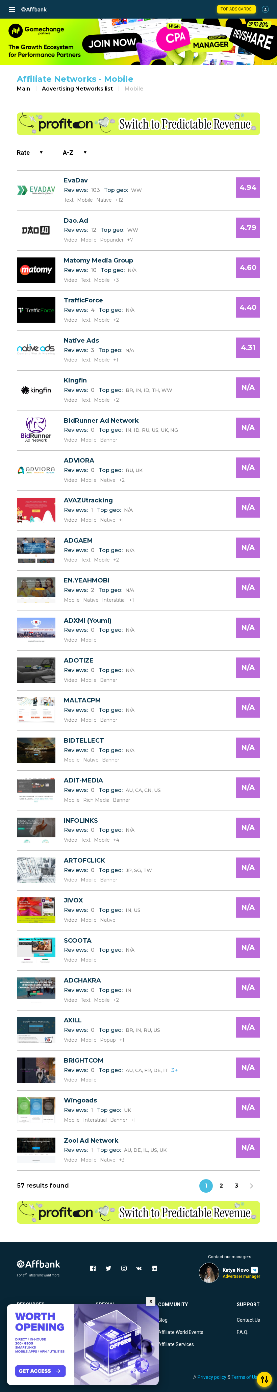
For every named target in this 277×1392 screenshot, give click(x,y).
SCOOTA (78, 940)
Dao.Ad (76, 220)
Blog (163, 1320)
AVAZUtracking (88, 500)
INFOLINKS (81, 820)
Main (23, 88)
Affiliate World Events (180, 1332)
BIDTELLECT (84, 740)
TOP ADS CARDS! (236, 9)
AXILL (73, 1020)
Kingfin (75, 380)
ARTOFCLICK (84, 860)
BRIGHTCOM (84, 1060)
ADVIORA (79, 460)
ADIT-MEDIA (83, 780)
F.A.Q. (242, 1332)
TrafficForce (83, 300)
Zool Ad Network (91, 1140)
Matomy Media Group (98, 260)
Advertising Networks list (77, 88)
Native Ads (81, 340)
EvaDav (76, 180)
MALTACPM (82, 700)
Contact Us (248, 1320)
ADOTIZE (79, 660)
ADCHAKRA (82, 980)
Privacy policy (212, 1377)
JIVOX (73, 900)
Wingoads (80, 1100)
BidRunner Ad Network (101, 420)
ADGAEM (78, 540)
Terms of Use (245, 1377)
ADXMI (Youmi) (87, 620)
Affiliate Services (176, 1344)
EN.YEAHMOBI (86, 580)
